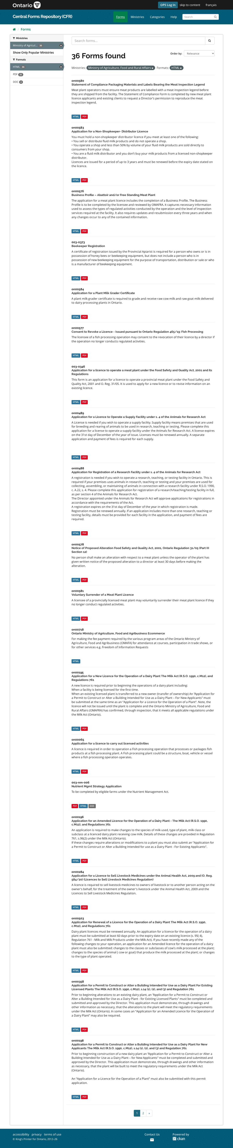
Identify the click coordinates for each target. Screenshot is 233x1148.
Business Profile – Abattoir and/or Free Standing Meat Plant (113, 195)
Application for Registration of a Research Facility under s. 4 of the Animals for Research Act (136, 472)
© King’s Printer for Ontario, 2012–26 (35, 1139)
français (211, 5)
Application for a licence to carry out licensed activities (110, 743)
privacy (37, 1134)
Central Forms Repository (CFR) (42, 16)
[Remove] (152, 68)
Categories (157, 17)
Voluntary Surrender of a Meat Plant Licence (103, 594)
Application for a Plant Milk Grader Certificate (103, 293)
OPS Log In (167, 5)
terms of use (52, 1134)
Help (174, 17)
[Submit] (215, 16)
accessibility (21, 1134)
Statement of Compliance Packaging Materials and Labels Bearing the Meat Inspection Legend (138, 84)
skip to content (190, 5)
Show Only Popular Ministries (33, 52)
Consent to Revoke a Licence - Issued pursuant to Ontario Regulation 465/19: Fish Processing (137, 331)
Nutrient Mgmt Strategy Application (97, 786)
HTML (76, 116)
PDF (84, 116)
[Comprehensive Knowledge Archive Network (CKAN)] (179, 1139)
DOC (92, 805)
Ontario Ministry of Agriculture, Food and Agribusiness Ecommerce (118, 633)
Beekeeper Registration (88, 246)
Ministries (137, 17)
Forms (120, 17)
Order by (175, 53)
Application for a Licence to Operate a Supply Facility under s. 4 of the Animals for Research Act (139, 417)
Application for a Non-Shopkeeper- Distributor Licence (110, 131)
